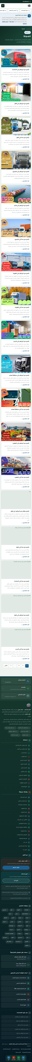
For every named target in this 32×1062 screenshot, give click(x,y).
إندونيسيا (18, 941)
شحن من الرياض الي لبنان (22, 1033)
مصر (16, 913)
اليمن (27, 921)
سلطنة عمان (25, 913)
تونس (11, 921)
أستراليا (20, 937)
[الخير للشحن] (29, 5)
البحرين (4, 910)
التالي (5, 665)
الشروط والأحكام (7, 1049)
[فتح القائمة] (2, 5)
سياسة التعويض (16, 1049)
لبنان (27, 917)
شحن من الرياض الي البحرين (21, 1029)
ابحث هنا (12, 21)
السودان (20, 925)
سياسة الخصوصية (26, 1052)
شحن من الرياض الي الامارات (21, 1017)
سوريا (20, 917)
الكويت (18, 910)
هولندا (19, 933)
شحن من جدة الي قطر (23, 1025)
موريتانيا (11, 925)
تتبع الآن (16, 880)
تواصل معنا (18, 1052)
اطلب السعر (16, 867)
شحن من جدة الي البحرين (22, 1037)
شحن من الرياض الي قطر (22, 1021)
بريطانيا (26, 929)
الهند (12, 937)
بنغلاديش (9, 941)
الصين (26, 945)
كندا (27, 937)
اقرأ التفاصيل (25, 79)
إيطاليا (26, 933)
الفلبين (26, 941)
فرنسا (11, 929)
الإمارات (26, 910)
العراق (5, 917)
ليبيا (27, 925)
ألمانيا (18, 929)
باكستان (5, 937)
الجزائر (4, 921)
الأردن (12, 917)
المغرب (19, 921)
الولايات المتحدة (9, 933)
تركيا (10, 913)
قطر (11, 910)
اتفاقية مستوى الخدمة (26, 1049)
